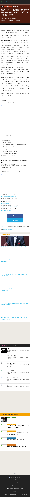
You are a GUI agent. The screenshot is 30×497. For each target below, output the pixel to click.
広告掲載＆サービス (15, 485)
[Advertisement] (10, 332)
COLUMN (11, 431)
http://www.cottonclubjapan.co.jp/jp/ (9, 206)
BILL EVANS (11, 438)
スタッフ (15, 491)
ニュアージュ (18, 20)
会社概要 (15, 479)
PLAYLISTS (11, 417)
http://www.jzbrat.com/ (6, 210)
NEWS (2, 226)
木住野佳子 (10, 20)
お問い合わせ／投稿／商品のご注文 (15, 488)
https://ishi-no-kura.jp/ (6, 203)
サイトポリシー (15, 482)
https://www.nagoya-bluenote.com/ (8, 196)
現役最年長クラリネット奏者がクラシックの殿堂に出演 (13, 246)
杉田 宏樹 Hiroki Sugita (10, 18)
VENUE (11, 424)
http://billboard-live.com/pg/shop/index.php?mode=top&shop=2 (15, 199)
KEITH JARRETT (12, 445)
